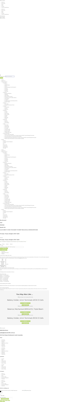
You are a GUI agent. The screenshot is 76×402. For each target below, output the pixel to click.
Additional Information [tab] (5, 252)
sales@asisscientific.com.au (7, 332)
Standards (6, 89)
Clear (2, 245)
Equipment (5, 92)
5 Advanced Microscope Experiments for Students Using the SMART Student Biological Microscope (20, 137)
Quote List (2, 227)
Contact (3, 6)
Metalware (5, 110)
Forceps (6, 112)
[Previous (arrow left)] (1, 401)
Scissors (6, 116)
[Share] (6, 400)
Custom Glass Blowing (5, 7)
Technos (4, 142)
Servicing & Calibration (5, 377)
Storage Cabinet (7, 101)
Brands (3, 139)
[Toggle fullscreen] (4, 400)
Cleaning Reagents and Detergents (10, 87)
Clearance (3, 378)
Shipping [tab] (3, 253)
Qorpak (4, 140)
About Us (3, 2)
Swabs (4, 193)
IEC (3, 143)
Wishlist (2, 225)
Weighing (6, 94)
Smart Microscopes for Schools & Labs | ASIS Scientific (13, 136)
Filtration (4, 172)
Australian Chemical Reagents (8, 141)
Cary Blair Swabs (7, 129)
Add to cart (4, 248)
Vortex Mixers (7, 98)
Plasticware (5, 119)
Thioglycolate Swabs (8, 132)
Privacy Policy (4, 366)
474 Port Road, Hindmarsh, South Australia (11, 335)
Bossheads (6, 117)
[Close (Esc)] (9, 400)
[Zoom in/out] (1, 400)
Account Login (4, 376)
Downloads (3, 3)
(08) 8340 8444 (4, 330)
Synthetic (6, 90)
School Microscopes (6, 133)
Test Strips (6, 91)
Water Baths (7, 95)
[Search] (1, 78)
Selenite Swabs (7, 131)
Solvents (6, 88)
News (2, 4)
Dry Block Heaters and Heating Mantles (11, 100)
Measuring (6, 109)
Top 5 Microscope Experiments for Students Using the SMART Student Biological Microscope (19, 135)
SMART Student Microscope (9, 134)
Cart (1, 222)
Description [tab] (3, 251)
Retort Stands (7, 114)
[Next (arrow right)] (4, 401)
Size (0, 244)
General (6, 108)
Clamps (6, 118)
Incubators (6, 99)
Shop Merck (3, 80)
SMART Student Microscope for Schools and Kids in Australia (14, 138)
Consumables (7, 122)
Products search (2, 76)
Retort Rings (7, 113)
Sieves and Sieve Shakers (9, 96)
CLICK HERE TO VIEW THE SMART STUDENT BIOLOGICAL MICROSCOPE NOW (19, 229)
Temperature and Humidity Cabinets (10, 97)
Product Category (4, 151)
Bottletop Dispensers (8, 93)
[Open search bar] (0, 75)
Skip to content (2, 0)
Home (3, 79)
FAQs (2, 5)
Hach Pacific (5, 214)
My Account (3, 220)
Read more (25, 303)
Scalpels (6, 115)
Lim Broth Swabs (7, 130)
